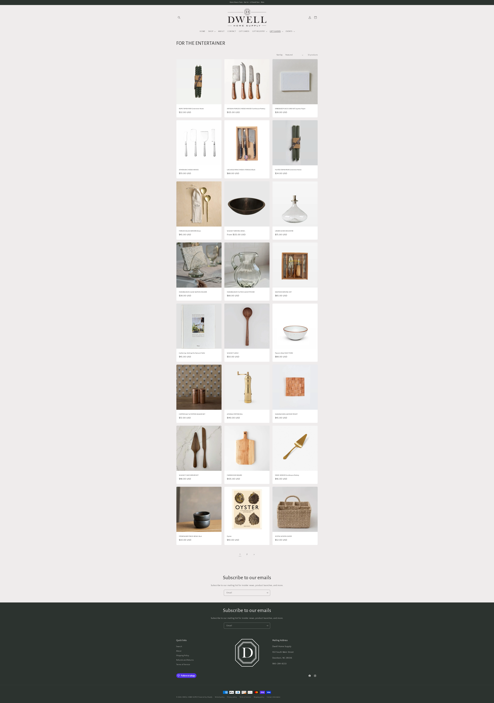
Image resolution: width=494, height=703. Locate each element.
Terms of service (245, 697)
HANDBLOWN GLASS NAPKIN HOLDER (193, 292)
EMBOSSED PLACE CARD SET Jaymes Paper (290, 109)
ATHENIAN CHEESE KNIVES (189, 170)
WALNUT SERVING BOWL (236, 231)
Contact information (273, 697)
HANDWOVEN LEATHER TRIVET (286, 414)
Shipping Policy (182, 656)
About (178, 651)
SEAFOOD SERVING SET (283, 292)
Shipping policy (259, 697)
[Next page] (254, 554)
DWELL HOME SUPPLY (190, 697)
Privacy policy (232, 697)
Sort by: (280, 55)
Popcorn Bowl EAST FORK (284, 353)
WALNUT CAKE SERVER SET (189, 475)
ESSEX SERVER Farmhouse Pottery (287, 475)
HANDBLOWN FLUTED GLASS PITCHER (241, 292)
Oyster (229, 536)
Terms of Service (183, 665)
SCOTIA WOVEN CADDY (283, 536)
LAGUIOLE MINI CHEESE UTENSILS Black (241, 170)
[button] (179, 17)
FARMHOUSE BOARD (234, 475)
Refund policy (220, 697)
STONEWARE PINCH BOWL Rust (190, 536)
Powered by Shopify (205, 697)
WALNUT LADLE (232, 353)
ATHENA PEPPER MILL (235, 414)
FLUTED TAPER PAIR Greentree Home (288, 170)
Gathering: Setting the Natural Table (192, 353)
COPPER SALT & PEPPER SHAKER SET (192, 414)
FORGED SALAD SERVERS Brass (190, 231)
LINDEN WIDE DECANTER (284, 231)
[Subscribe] (267, 593)
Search (179, 647)
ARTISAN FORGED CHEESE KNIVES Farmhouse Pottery (246, 109)
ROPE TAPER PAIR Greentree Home (191, 109)
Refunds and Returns (185, 660)
